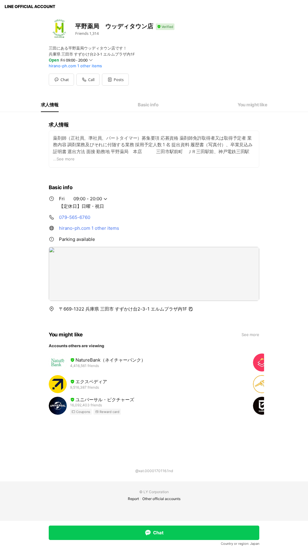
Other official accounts (161, 498)
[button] (115, 80)
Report (133, 498)
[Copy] (190, 309)
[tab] (50, 105)
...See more (64, 158)
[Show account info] (165, 26)
